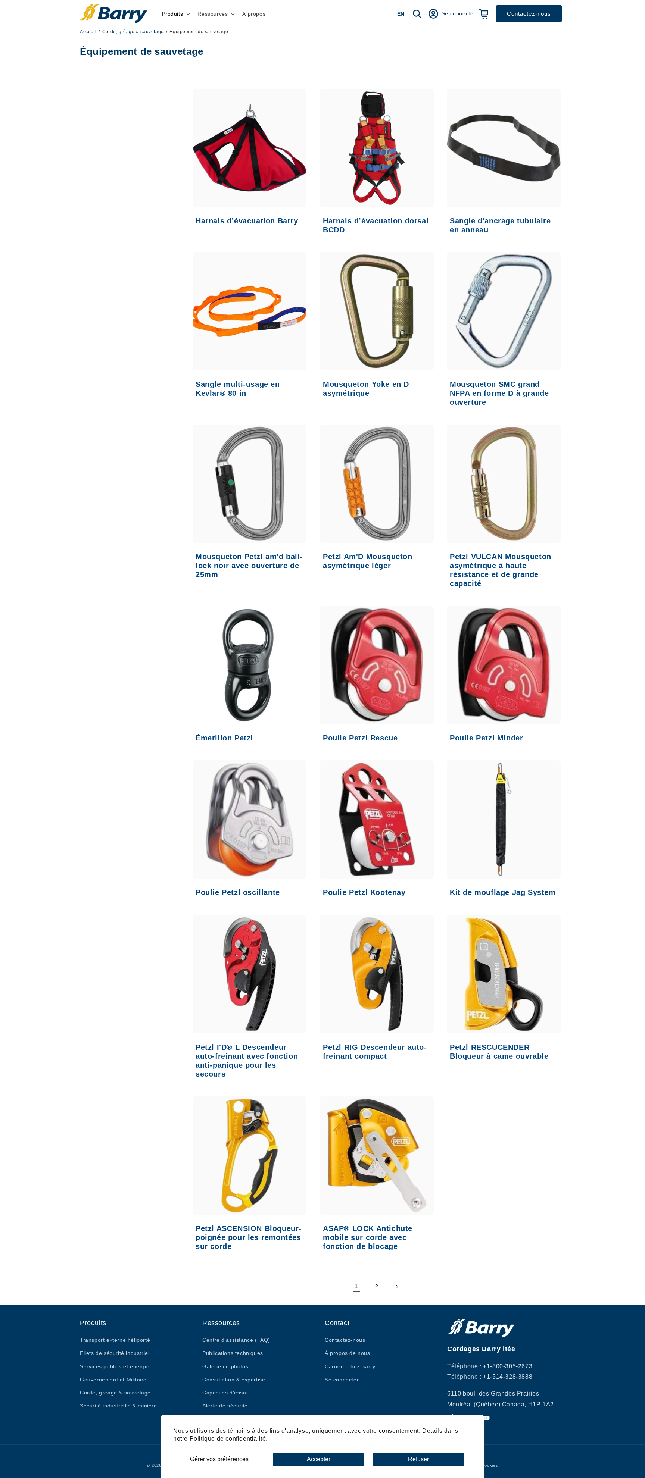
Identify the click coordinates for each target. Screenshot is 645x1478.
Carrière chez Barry (350, 1366)
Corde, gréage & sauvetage (133, 31)
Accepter (318, 1459)
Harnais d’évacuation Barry (247, 221)
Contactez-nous (529, 13)
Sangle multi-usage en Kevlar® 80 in (238, 388)
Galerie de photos (225, 1366)
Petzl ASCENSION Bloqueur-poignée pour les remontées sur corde (249, 1237)
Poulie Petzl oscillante (238, 892)
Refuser (418, 1459)
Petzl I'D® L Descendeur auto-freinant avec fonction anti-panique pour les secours (247, 1060)
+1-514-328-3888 (507, 1377)
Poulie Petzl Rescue (360, 738)
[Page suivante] (397, 1286)
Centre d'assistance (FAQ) (236, 1340)
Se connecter (342, 1380)
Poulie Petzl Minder (486, 738)
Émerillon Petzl (224, 738)
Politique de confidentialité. (229, 1438)
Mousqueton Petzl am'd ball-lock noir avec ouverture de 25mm (249, 565)
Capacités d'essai (224, 1393)
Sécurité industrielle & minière (118, 1406)
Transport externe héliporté (115, 1340)
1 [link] (356, 1286)
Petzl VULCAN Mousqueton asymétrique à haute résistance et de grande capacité (500, 570)
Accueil (88, 31)
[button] (175, 14)
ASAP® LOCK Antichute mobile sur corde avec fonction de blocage (367, 1237)
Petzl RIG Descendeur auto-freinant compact (375, 1051)
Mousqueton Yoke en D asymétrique (366, 388)
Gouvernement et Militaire (113, 1380)
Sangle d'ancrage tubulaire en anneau (500, 225)
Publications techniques (232, 1353)
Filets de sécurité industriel (114, 1353)
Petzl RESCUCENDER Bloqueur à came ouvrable (499, 1051)
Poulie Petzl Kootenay (364, 892)
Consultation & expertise (233, 1380)
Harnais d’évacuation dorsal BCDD (376, 225)
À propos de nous (347, 1353)
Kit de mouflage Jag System (503, 892)
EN (400, 14)
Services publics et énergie (114, 1366)
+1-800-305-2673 (507, 1366)
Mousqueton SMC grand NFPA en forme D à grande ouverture (499, 393)
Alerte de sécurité (225, 1406)
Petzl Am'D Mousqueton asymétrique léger (367, 561)
